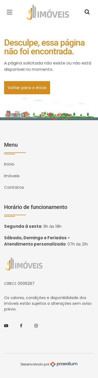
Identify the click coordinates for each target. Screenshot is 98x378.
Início (9, 164)
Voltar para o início (27, 87)
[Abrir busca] (87, 12)
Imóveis (12, 176)
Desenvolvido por (35, 364)
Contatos (14, 187)
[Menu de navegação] (11, 12)
